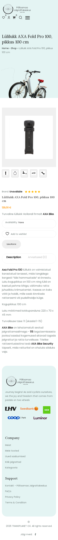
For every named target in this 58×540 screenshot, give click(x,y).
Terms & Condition (15, 502)
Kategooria (11, 467)
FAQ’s (8, 491)
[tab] (13, 258)
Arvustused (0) (37, 257)
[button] (27, 17)
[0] (3, 17)
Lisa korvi (11, 244)
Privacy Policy (12, 496)
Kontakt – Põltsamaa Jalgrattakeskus (26, 485)
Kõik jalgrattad (13, 462)
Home (5, 48)
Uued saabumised (15, 456)
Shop (14, 48)
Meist (8, 445)
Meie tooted (12, 450)
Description (13, 257)
